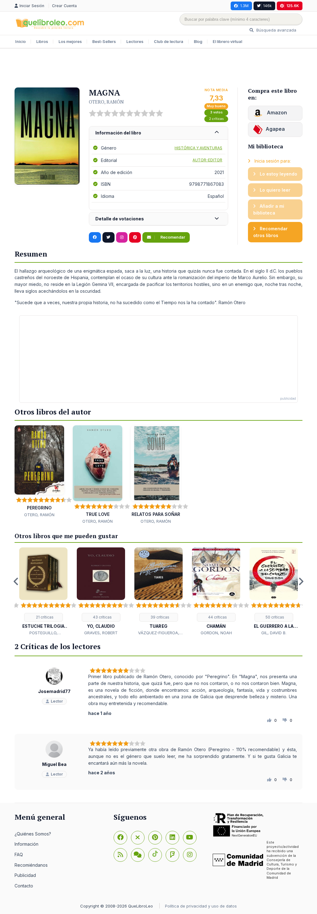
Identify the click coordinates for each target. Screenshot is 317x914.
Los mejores (70, 41)
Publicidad (25, 875)
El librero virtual (227, 41)
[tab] (158, 133)
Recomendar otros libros (270, 232)
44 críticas (217, 617)
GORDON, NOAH (216, 632)
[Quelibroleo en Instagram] (122, 237)
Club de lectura (168, 41)
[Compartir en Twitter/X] (108, 237)
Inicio (20, 41)
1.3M (244, 5)
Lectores (134, 41)
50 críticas (274, 617)
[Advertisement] (158, 69)
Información (26, 844)
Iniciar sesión (33, 5)
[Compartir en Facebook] (95, 237)
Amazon (276, 112)
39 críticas (159, 617)
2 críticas (216, 119)
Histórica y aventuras (198, 148)
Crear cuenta (64, 5)
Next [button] (301, 581)
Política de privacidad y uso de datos (201, 905)
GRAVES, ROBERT (101, 632)
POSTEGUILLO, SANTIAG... (43, 633)
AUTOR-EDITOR (207, 160)
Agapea (275, 129)
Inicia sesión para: (272, 161)
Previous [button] (16, 581)
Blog (198, 41)
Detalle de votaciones (119, 218)
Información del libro (118, 132)
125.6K (292, 5)
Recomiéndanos (31, 865)
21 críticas (44, 617)
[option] (43, 591)
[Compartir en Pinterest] (135, 237)
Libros (42, 41)
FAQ (19, 854)
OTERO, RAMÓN (106, 102)
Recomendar (172, 237)
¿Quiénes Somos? (33, 833)
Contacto (24, 885)
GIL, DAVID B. (273, 632)
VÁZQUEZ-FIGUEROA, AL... (158, 633)
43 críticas (102, 617)
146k (267, 5)
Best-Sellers (104, 41)
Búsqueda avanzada (275, 30)
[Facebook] (120, 837)
